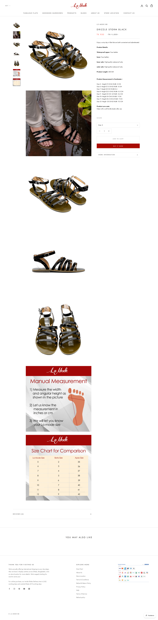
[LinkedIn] (29, 588)
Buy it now (118, 146)
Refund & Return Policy (83, 583)
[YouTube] (24, 588)
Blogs (84, 13)
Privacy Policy (80, 587)
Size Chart (79, 569)
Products (71, 13)
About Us (95, 13)
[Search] (147, 6)
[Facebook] (104, 117)
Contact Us (129, 13)
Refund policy (80, 597)
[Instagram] (14, 588)
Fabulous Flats (30, 13)
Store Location (111, 13)
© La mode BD (14, 614)
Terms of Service (81, 594)
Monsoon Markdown (52, 13)
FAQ (77, 590)
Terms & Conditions (82, 580)
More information (106, 155)
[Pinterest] (109, 117)
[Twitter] (107, 117)
